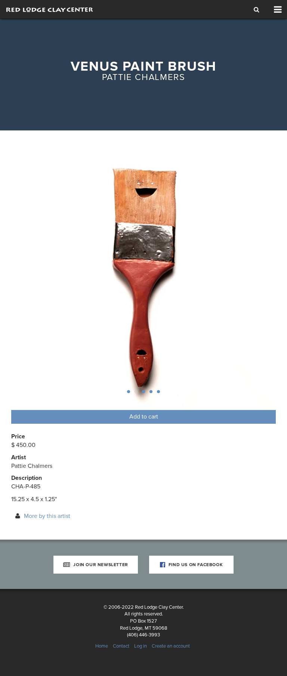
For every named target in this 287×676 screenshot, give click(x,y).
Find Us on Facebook (195, 564)
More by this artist (47, 516)
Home (101, 646)
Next (257, 277)
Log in (140, 646)
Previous (29, 277)
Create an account (171, 646)
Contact (121, 646)
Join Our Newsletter (100, 564)
